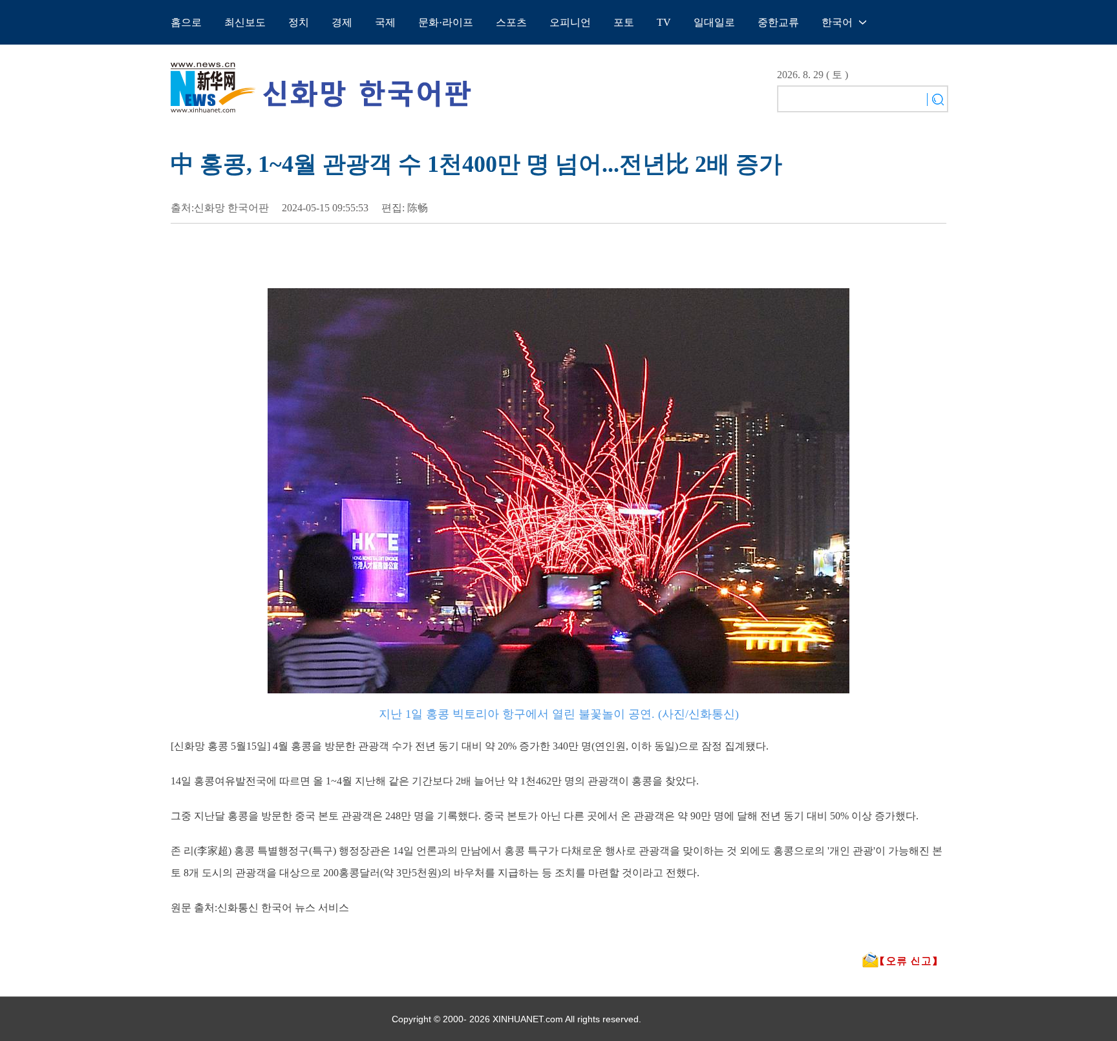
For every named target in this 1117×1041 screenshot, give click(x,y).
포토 (623, 22)
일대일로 (714, 22)
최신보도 (245, 22)
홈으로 (186, 22)
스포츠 (511, 22)
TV (664, 22)
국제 (385, 22)
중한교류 (778, 22)
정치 (298, 22)
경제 (342, 22)
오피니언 (570, 22)
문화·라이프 (445, 22)
